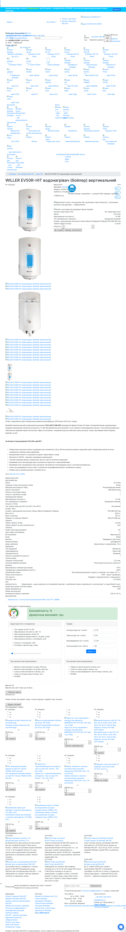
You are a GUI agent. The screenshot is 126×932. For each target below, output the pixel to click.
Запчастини (11, 122)
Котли (57, 105)
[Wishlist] (118, 184)
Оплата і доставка (69, 19)
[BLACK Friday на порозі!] (55, 838)
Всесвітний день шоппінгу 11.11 (17, 840)
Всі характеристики (113, 212)
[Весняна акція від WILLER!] (95, 862)
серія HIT (39, 174)
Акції (58, 154)
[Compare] (120, 184)
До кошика (59, 230)
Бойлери (10, 46)
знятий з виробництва (74, 746)
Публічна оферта (11, 913)
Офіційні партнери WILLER (15, 899)
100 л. (117, 197)
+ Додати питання (13, 704)
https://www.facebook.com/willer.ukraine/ (80, 906)
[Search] (62, 37)
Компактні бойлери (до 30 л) (46, 896)
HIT (17, 474)
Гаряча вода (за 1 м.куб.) (76, 635)
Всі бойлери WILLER (26, 174)
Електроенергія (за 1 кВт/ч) (77, 646)
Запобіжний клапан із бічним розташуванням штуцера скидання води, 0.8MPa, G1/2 (46, 814)
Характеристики (22, 421)
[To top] (1, 883)
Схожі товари (71, 421)
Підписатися (96, 886)
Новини (68, 154)
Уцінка (62, 154)
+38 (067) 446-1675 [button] (103, 897)
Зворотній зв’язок (12, 925)
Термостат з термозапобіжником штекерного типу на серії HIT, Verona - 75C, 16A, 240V (48, 775)
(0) (61, 185)
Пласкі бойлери (41, 899)
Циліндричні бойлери (43, 901)
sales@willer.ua (99, 900)
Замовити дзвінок (96, 40)
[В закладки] (10, 712)
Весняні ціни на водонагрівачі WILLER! (20, 864)
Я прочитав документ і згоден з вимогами (91, 891)
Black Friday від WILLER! (54, 864)
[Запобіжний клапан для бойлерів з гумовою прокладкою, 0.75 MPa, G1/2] (18, 810)
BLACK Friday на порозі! (54, 840)
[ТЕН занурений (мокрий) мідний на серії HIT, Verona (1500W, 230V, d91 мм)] (18, 769)
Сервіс (73, 154)
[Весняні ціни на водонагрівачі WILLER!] (21, 862)
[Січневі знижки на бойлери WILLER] (98, 838)
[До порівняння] (10, 714)
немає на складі (101, 780)
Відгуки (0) (52, 421)
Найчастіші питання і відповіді (17, 906)
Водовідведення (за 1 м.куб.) (78, 641)
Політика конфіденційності (92, 891)
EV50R (22, 474)
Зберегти (91, 651)
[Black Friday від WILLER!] (55, 862)
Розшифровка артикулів (14, 910)
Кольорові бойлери (42, 906)
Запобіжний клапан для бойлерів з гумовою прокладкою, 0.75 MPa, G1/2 (18, 817)
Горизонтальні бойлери (44, 903)
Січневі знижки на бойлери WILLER (97, 840)
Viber (96, 907)
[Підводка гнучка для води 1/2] (106, 764)
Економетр (44, 421)
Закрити (116, 9)
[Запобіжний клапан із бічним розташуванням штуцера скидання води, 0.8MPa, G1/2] (48, 807)
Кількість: (57, 226)
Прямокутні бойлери (43, 910)
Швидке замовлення (73, 230)
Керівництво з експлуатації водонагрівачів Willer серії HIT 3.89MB (33, 600)
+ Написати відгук (13, 692)
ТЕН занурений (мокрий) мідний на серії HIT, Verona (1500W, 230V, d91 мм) (18, 775)
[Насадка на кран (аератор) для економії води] (18, 721)
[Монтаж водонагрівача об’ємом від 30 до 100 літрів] (48, 721)
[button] (63, 6)
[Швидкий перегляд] (69, 714)
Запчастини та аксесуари (45, 908)
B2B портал (80, 154)
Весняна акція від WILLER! (94, 864)
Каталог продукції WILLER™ (69, 22)
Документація (34, 421)
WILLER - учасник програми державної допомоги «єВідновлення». (16, 917)
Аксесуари (11, 154)
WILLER (65, 187)
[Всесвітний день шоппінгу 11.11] (18, 838)
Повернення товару (13, 927)
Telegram (105, 907)
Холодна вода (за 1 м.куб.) (77, 630)
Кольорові (11, 105)
